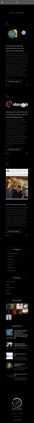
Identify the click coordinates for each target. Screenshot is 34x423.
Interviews (10, 262)
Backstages (10, 256)
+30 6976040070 (17, 420)
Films (7, 290)
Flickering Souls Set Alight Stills (19, 364)
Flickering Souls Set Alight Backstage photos (21, 344)
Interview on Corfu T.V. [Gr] (20, 374)
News (9, 85)
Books (7, 284)
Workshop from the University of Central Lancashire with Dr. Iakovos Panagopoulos (17, 114)
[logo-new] (17, 34)
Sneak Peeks (11, 267)
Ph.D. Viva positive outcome (16, 204)
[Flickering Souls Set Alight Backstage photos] (9, 344)
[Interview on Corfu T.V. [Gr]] (9, 376)
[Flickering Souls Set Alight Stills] (9, 366)
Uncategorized (11, 270)
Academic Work (11, 253)
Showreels (8, 293)
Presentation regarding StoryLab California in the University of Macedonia (15, 48)
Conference (10, 259)
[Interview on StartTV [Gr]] (9, 356)
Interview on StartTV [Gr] (20, 354)
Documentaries (10, 287)
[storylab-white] (17, 104)
